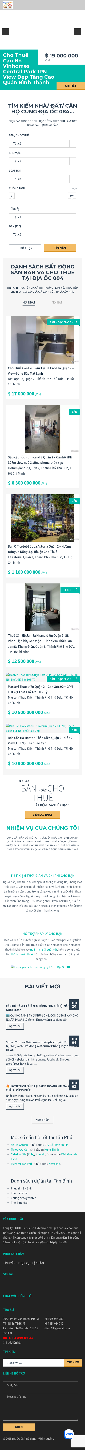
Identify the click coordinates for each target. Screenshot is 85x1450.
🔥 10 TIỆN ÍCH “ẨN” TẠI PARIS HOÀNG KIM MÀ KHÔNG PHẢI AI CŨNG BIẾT (41, 1088)
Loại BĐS (15, 170)
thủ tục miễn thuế (22, 954)
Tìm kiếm (60, 247)
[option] (42, 45)
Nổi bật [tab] (57, 302)
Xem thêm (42, 1120)
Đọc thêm (15, 1026)
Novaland (54, 1164)
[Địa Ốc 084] (8, 5)
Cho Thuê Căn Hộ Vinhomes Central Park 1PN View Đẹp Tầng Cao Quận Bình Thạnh (28, 69)
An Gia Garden (19, 1145)
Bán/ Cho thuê (19, 135)
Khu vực (15, 153)
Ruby (31, 1154)
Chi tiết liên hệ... (12, 1342)
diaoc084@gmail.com (57, 1328)
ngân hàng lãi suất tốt (43, 949)
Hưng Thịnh (51, 1149)
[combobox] (42, 217)
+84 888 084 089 (53, 1323)
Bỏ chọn (26, 248)
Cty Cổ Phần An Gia (56, 1145)
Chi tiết (70, 86)
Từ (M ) (14, 209)
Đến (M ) (15, 226)
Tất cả (17, 143)
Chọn (74, 188)
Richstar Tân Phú (21, 1164)
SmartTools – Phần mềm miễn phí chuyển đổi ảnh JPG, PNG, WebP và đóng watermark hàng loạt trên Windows (42, 1046)
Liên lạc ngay (42, 814)
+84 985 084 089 (53, 1319)
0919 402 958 (24, 1338)
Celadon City (18, 1154)
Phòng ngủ (17, 188)
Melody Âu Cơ (19, 1149)
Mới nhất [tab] (29, 302)
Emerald (40, 1154)
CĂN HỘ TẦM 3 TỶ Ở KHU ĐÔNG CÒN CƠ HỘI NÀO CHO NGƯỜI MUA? (42, 1008)
